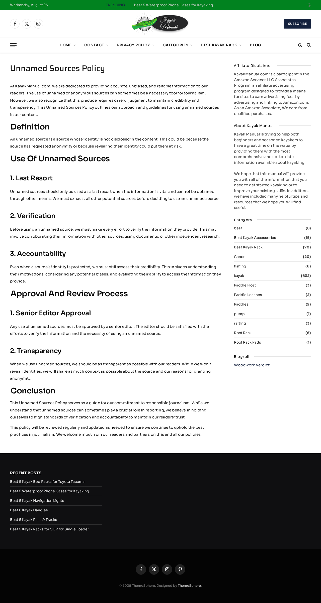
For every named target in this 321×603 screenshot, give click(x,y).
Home (65, 45)
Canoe (240, 256)
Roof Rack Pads (247, 342)
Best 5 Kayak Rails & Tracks (33, 519)
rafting (240, 323)
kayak (239, 275)
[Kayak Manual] (160, 24)
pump (239, 314)
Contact (94, 45)
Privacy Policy (133, 45)
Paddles (241, 304)
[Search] (308, 45)
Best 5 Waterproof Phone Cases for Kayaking (173, 5)
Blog (255, 45)
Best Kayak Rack (219, 45)
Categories (175, 45)
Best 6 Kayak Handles (29, 510)
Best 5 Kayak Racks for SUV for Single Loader (49, 529)
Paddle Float (245, 285)
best (238, 228)
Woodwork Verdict (252, 365)
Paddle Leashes (248, 294)
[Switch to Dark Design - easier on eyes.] (308, 5)
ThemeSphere (189, 585)
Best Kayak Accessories (255, 237)
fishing (240, 266)
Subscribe (297, 24)
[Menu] (13, 45)
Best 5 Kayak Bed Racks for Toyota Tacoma (47, 481)
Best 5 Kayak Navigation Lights (37, 500)
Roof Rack (243, 333)
